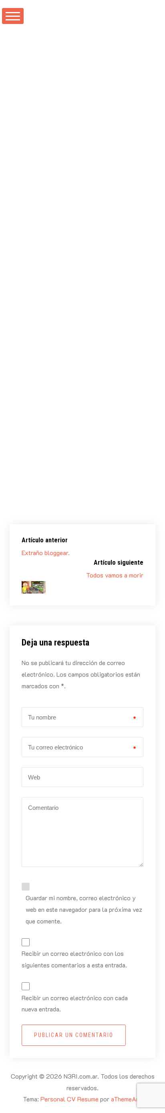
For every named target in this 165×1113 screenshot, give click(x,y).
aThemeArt (126, 1099)
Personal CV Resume (69, 1099)
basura (78, 519)
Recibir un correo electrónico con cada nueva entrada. (75, 1003)
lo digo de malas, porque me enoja (85, 463)
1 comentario (42, 213)
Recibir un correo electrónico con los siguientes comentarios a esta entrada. (74, 959)
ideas (106, 192)
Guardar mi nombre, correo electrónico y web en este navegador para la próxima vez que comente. (84, 909)
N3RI (45, 170)
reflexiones (40, 202)
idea (117, 519)
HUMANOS (78, 192)
